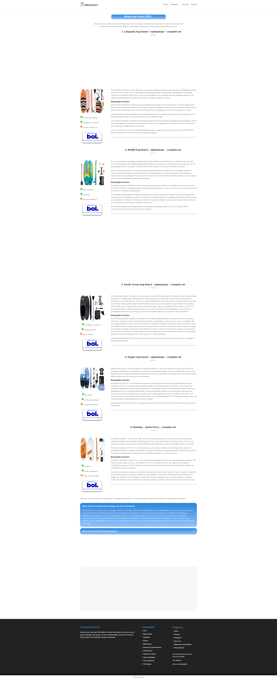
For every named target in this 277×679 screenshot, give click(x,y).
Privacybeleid (179, 648)
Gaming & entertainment (152, 647)
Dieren (145, 640)
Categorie (173, 4)
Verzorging (147, 664)
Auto (145, 630)
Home (166, 4)
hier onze (133, 498)
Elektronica (147, 644)
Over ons (185, 4)
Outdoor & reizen (149, 654)
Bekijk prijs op (92, 133)
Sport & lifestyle (149, 657)
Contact (194, 4)
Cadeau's (146, 637)
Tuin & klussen (148, 660)
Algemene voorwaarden (183, 644)
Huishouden (147, 651)
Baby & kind (147, 634)
